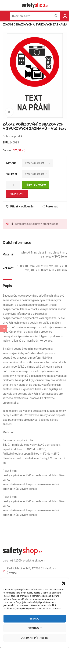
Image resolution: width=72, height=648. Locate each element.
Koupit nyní (17, 194)
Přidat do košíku (36, 185)
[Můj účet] (65, 16)
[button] (64, 583)
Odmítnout (35, 628)
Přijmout (35, 618)
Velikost (11, 174)
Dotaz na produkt (13, 136)
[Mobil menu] (4, 16)
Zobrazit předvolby (34, 638)
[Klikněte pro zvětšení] (9, 112)
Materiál (11, 163)
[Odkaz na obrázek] (22, 550)
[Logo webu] (35, 5)
